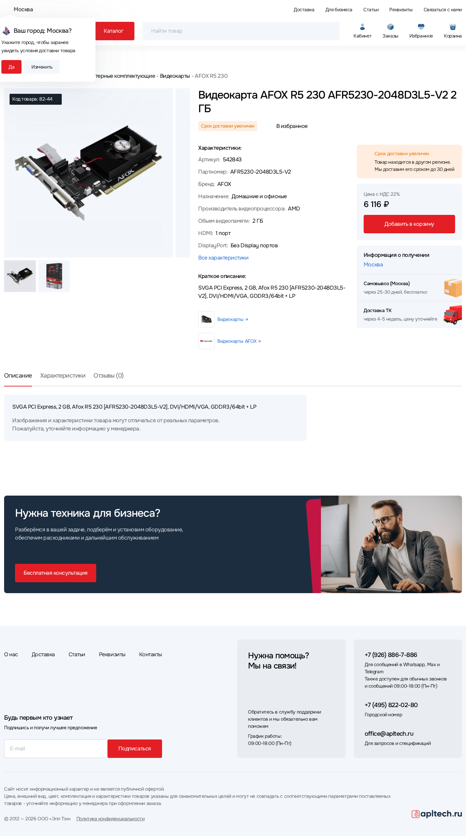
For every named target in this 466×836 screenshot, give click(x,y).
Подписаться (134, 748)
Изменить (42, 67)
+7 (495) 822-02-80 (391, 705)
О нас (11, 654)
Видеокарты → (232, 319)
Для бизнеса (338, 9)
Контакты (150, 654)
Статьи (370, 9)
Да (11, 67)
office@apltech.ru (389, 733)
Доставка (304, 9)
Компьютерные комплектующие (115, 75)
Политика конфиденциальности (110, 819)
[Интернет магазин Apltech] (437, 814)
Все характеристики (223, 257)
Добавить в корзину (409, 224)
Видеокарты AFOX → (239, 341)
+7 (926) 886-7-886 (391, 655)
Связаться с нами (443, 9)
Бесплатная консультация (56, 572)
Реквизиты (400, 9)
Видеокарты (175, 75)
